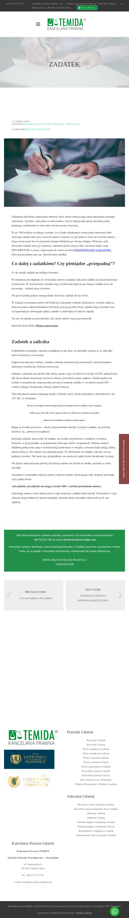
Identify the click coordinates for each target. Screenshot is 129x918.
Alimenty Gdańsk (96, 813)
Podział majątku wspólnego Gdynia (96, 826)
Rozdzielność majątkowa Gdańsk (96, 831)
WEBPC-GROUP (84, 913)
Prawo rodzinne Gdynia (96, 762)
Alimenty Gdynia (96, 817)
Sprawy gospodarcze (38, 129)
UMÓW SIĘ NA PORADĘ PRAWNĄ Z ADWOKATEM (64, 562)
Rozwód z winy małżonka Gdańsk (96, 804)
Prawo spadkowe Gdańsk (96, 749)
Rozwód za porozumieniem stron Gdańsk (96, 809)
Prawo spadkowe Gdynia (96, 753)
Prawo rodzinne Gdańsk (96, 757)
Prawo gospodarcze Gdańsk (96, 766)
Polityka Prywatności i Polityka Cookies (96, 784)
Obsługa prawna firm (46, 325)
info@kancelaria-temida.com (47, 3)
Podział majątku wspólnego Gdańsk (96, 822)
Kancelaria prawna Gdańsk (96, 771)
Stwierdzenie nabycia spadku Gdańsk (96, 835)
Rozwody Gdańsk (96, 740)
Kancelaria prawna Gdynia (96, 775)
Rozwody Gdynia (96, 744)
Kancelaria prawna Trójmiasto (96, 779)
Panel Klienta (88, 7)
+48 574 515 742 (15, 3)
